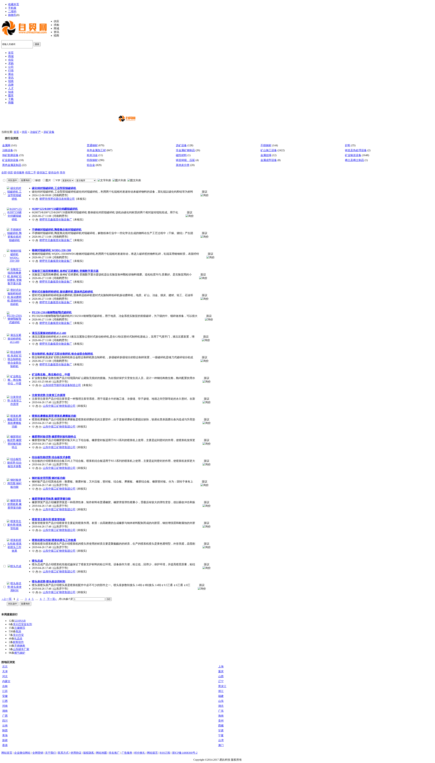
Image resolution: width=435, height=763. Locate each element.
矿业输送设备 (353, 155)
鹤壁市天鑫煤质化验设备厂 (55, 219)
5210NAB (20, 620)
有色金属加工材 (96, 150)
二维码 (12, 11)
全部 (4, 172)
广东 (221, 710)
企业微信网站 (22, 752)
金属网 (6, 145)
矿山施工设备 (268, 150)
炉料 (347, 145)
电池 (18, 631)
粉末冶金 (92, 155)
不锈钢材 (265, 145)
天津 (5, 671)
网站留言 (152, 752)
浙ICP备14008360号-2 (184, 752)
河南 (5, 705)
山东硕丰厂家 (21, 649)
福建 (221, 696)
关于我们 (50, 752)
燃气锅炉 (19, 652)
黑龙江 (222, 686)
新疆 (5, 740)
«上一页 (6, 599)
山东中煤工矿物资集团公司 (59, 405)
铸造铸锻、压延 (185, 160)
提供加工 (42, 172)
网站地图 (101, 752)
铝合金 (91, 165)
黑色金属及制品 (11, 165)
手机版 (12, 7)
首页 (16, 132)
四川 (5, 720)
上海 (221, 666)
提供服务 (19, 172)
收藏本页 (13, 4)
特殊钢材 (92, 160)
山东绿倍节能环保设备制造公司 (62, 385)
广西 (5, 715)
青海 (5, 735)
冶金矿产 (35, 132)
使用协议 (76, 752)
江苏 (5, 691)
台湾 (221, 740)
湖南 (5, 710)
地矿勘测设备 (10, 155)
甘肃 (221, 730)
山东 (221, 701)
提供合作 (53, 172)
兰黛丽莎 (19, 627)
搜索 (37, 44)
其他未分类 (182, 165)
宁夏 (221, 735)
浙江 (221, 691)
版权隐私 (88, 752)
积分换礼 (139, 752)
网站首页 (6, 752)
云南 (5, 725)
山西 (221, 676)
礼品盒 (18, 638)
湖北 (221, 705)
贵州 (221, 720)
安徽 (5, 696)
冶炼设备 (7, 150)
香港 (5, 745)
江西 (5, 701)
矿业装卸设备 (10, 160)
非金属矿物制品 (185, 150)
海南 (221, 715)
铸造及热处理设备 (356, 150)
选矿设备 (49, 132)
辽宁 (221, 681)
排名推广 (114, 752)
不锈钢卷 (19, 645)
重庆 (221, 671)
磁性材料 (181, 155)
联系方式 (63, 752)
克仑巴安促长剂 (22, 624)
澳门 (221, 745)
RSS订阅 (165, 752)
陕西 (5, 730)
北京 (5, 666)
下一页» (51, 599)
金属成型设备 (268, 160)
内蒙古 (6, 681)
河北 (5, 676)
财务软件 (18, 642)
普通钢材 (92, 145)
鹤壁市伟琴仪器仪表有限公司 (57, 198)
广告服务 (126, 752)
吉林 (5, 686)
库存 (62, 172)
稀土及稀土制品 (354, 160)
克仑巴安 (18, 635)
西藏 (221, 725)
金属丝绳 (265, 155)
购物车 (12, 15)
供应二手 (30, 172)
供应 (24, 132)
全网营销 (37, 752)
